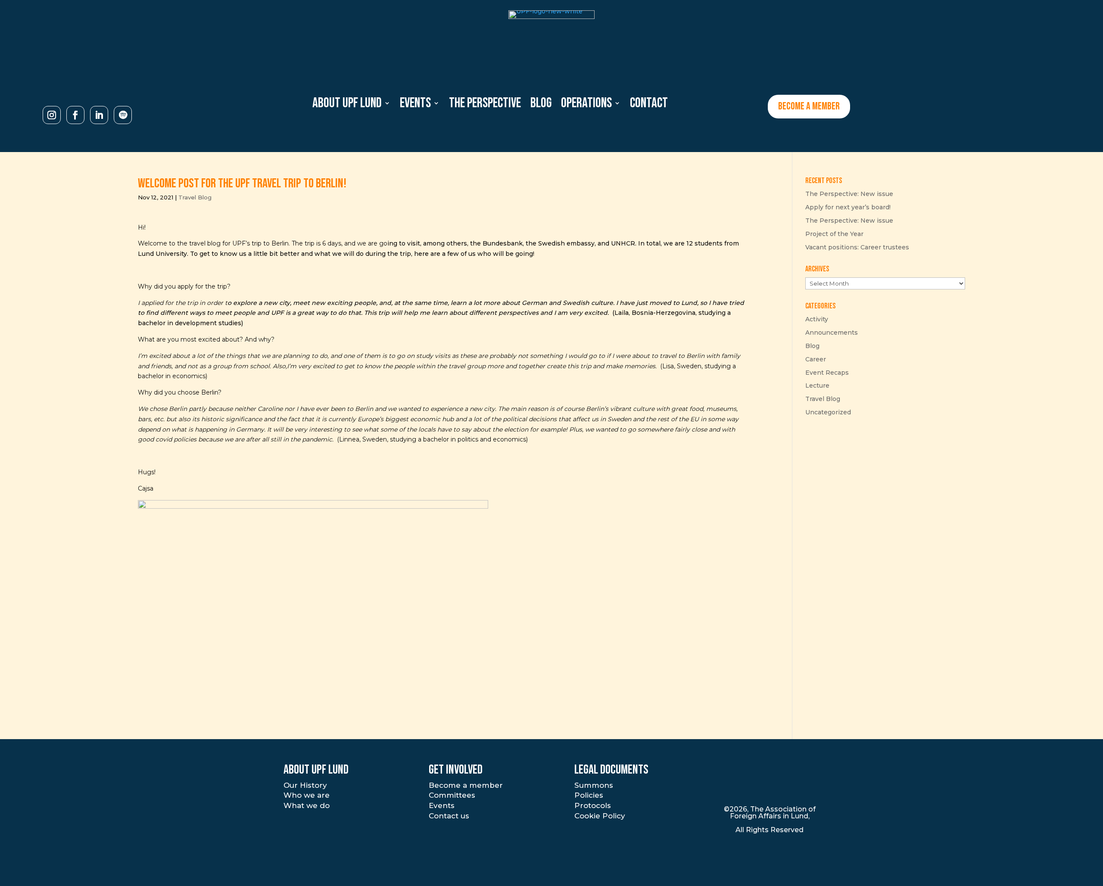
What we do (307, 805)
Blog (812, 346)
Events (442, 805)
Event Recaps (827, 372)
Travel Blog (195, 197)
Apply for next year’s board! (848, 207)
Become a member (466, 785)
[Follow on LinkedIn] (99, 115)
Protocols (592, 805)
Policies (588, 795)
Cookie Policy (599, 815)
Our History (305, 785)
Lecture (817, 385)
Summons (593, 785)
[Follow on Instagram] (52, 115)
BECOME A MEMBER (809, 106)
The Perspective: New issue (849, 194)
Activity (816, 319)
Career (815, 359)
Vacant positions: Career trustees (857, 247)
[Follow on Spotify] (123, 115)
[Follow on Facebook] (75, 115)
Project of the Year (834, 234)
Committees (452, 795)
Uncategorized (828, 412)
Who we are (307, 795)
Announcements (831, 332)
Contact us (449, 815)
